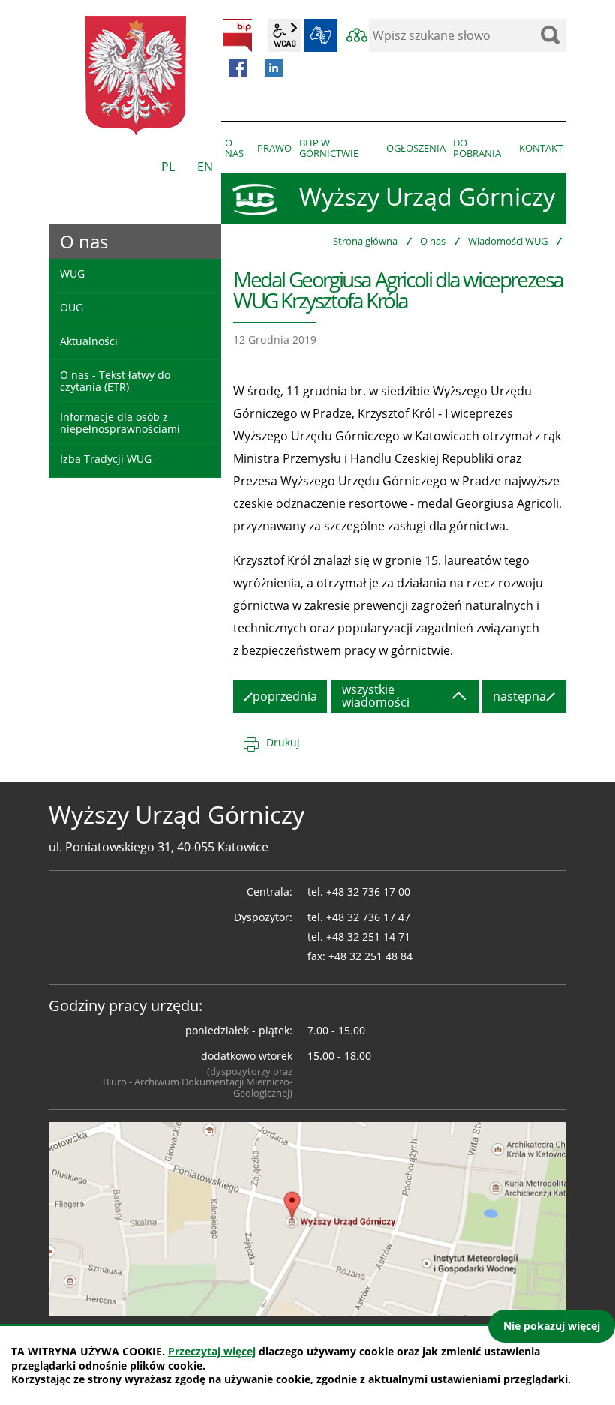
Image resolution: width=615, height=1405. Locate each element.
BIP (237, 35)
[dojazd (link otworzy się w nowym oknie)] (307, 1218)
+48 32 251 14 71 (368, 936)
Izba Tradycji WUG (106, 459)
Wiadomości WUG (508, 241)
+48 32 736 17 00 (368, 891)
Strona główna (365, 241)
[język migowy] (321, 35)
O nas (433, 241)
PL (168, 166)
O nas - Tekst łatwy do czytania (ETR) (115, 380)
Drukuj (283, 742)
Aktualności (89, 341)
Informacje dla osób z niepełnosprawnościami (120, 422)
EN (205, 166)
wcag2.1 (285, 35)
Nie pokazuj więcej (551, 1326)
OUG (71, 307)
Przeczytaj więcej (212, 1351)
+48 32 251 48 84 (370, 956)
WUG (72, 273)
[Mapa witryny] (357, 35)
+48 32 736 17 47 (368, 917)
